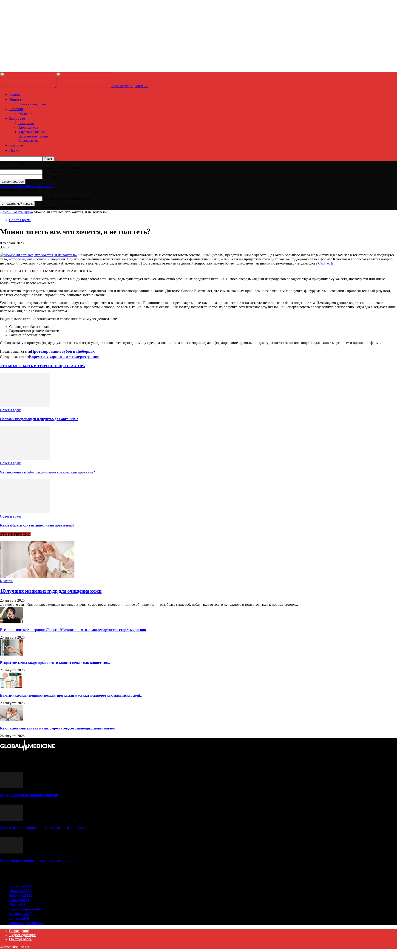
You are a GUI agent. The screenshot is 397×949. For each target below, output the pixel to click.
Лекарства (26, 123)
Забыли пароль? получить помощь (27, 186)
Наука (14, 150)
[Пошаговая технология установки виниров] (11, 852)
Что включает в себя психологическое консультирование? (47, 472)
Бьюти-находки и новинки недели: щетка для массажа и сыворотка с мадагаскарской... (71, 695)
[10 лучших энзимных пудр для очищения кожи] (37, 577)
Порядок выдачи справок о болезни (29, 794)
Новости (16, 99)
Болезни (16, 108)
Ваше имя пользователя (61, 172)
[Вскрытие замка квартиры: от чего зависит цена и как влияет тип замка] (11, 654)
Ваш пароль (52, 176)
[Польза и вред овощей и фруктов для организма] (25, 406)
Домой (5, 212)
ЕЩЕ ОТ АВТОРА (70, 366)
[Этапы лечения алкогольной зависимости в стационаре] (11, 819)
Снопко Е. (326, 263)
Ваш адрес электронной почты (67, 198)
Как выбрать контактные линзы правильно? (37, 525)
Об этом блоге (20, 939)
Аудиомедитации (22, 935)
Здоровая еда (28, 127)
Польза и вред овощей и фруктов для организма (39, 419)
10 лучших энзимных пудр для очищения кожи (51, 591)
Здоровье (17, 118)
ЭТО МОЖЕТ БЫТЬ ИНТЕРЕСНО (28, 366)
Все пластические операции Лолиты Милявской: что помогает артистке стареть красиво (73, 629)
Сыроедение (19, 931)
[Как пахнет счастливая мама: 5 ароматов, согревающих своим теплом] (11, 720)
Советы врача (28, 140)
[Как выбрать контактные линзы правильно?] (25, 512)
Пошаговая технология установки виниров (35, 860)
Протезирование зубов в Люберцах (63, 351)
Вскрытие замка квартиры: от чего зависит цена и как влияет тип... (55, 662)
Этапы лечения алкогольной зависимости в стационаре (45, 827)
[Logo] (28, 86)
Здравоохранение (31, 132)
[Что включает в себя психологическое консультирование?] (25, 459)
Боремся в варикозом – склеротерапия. (64, 356)
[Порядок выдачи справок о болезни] (11, 786)
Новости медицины (32, 104)
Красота (16, 145)
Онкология (26, 113)
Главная (16, 94)
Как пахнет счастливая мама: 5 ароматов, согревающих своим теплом (57, 728)
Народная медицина (33, 136)
